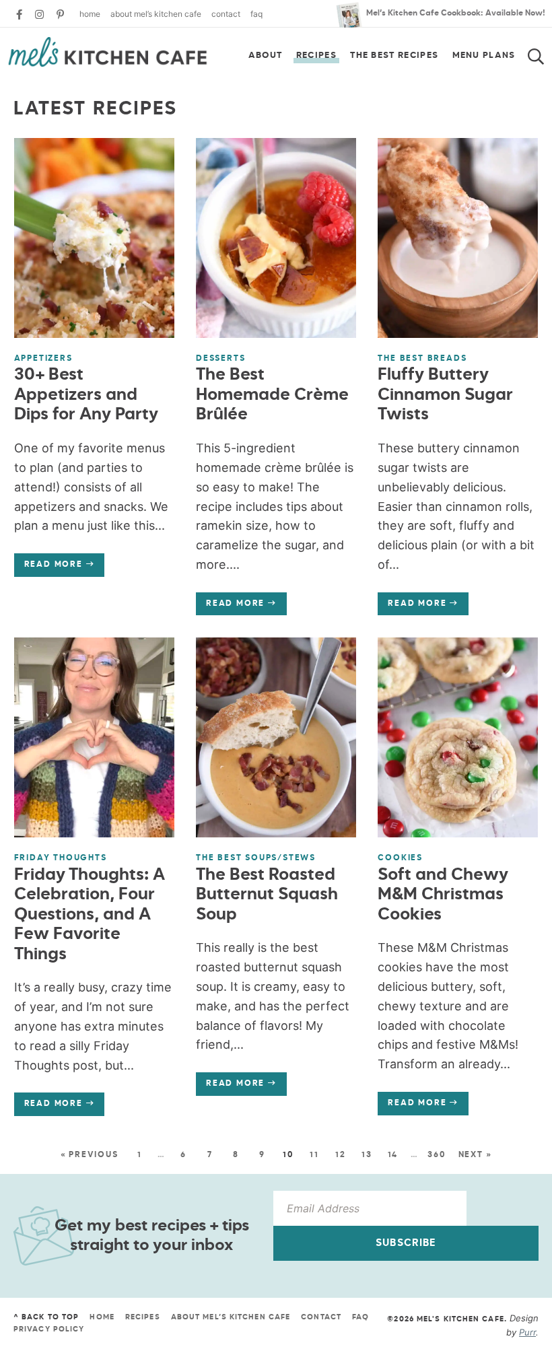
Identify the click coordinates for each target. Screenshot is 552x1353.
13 (366, 1155)
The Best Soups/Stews (256, 858)
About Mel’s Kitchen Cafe (155, 14)
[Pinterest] (60, 14)
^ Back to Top (46, 1317)
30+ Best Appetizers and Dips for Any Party (86, 395)
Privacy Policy (48, 1329)
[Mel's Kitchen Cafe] (108, 52)
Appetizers (43, 359)
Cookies (400, 858)
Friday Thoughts (60, 858)
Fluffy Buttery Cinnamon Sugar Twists (445, 395)
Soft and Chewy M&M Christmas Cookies (443, 895)
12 (340, 1155)
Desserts (220, 359)
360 (436, 1155)
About (265, 55)
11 (314, 1155)
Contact (225, 14)
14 (393, 1155)
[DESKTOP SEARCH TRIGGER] (544, 52)
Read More (48, 568)
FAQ (256, 14)
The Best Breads (422, 359)
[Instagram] (39, 14)
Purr (527, 1332)
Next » (475, 1155)
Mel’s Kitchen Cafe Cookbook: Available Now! (455, 13)
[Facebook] (19, 14)
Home (89, 14)
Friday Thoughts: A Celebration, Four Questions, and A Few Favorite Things (89, 915)
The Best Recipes (394, 55)
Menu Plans (484, 55)
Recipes (316, 55)
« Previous (89, 1155)
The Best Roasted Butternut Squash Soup (267, 895)
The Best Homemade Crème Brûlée (272, 395)
